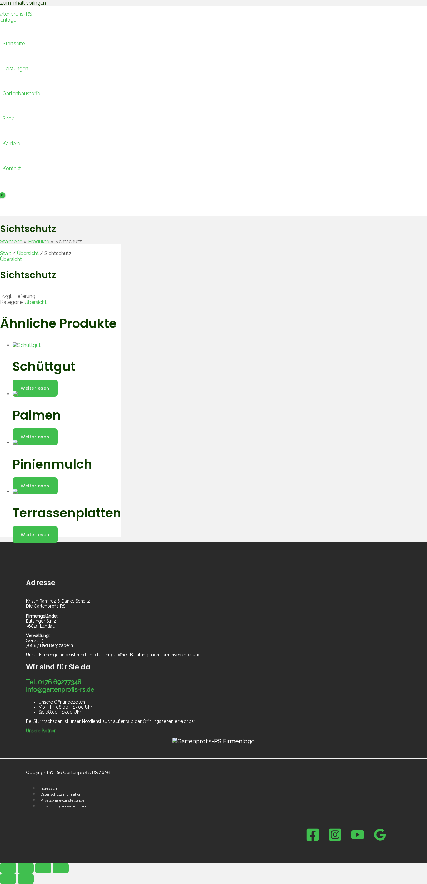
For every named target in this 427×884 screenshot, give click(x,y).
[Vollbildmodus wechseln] (26, 868)
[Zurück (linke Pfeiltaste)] (8, 878)
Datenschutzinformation (60, 794)
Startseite (14, 44)
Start (5, 253)
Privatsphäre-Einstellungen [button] (63, 800)
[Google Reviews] (380, 840)
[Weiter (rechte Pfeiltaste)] (26, 878)
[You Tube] (357, 840)
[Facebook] (312, 840)
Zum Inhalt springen (23, 3)
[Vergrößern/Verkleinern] (8, 868)
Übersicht (28, 253)
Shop (9, 118)
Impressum (48, 788)
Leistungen (15, 69)
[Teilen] (43, 868)
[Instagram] (335, 840)
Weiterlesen (35, 388)
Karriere (11, 143)
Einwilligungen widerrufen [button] (63, 806)
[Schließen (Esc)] (61, 868)
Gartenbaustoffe (21, 93)
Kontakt (12, 168)
